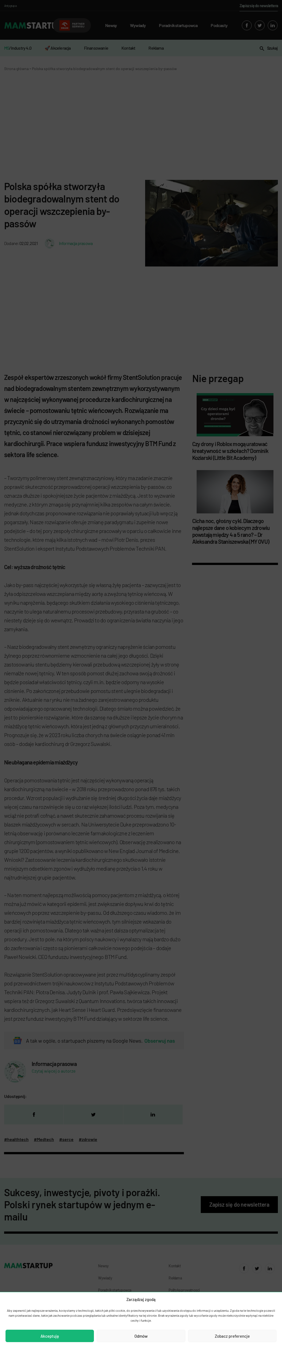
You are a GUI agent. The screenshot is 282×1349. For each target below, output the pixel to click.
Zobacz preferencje (232, 1336)
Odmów (141, 1336)
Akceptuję (49, 1336)
